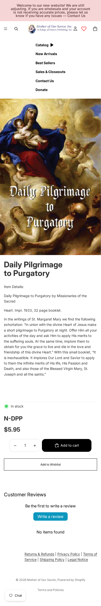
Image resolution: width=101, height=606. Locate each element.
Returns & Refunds (39, 554)
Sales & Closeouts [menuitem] (50, 72)
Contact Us (76, 16)
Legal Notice (78, 560)
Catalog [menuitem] (42, 45)
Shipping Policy (52, 560)
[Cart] (95, 28)
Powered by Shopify (71, 580)
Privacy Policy (68, 554)
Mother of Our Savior (41, 580)
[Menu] (5, 28)
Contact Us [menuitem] (45, 81)
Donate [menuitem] (42, 90)
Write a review (50, 516)
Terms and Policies (51, 590)
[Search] (16, 28)
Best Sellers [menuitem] (45, 63)
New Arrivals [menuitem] (46, 54)
